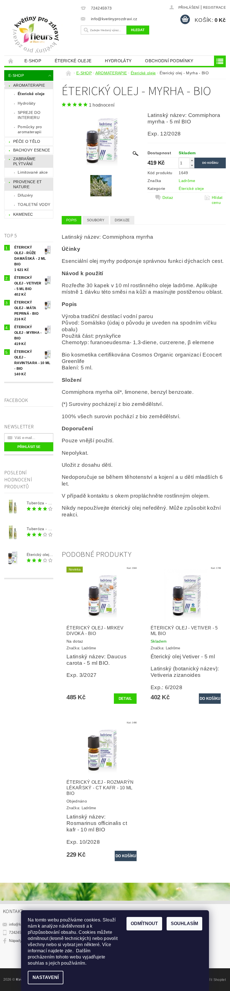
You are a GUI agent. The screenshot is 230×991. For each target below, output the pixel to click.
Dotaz (167, 197)
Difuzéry (25, 195)
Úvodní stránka (11, 61)
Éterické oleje (73, 60)
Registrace (214, 8)
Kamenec (23, 214)
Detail (125, 698)
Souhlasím (184, 923)
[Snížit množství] (191, 165)
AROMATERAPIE (29, 85)
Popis (71, 220)
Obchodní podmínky (169, 60)
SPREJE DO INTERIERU (29, 115)
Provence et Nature (27, 184)
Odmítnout (144, 923)
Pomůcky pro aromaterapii (30, 129)
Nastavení (46, 977)
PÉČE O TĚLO (26, 141)
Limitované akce (33, 172)
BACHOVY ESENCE (31, 150)
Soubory (95, 220)
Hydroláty (118, 60)
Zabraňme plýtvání (24, 161)
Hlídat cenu (217, 200)
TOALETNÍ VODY (34, 204)
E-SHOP (32, 60)
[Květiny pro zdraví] (41, 34)
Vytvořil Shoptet (213, 980)
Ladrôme (187, 180)
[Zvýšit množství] (191, 160)
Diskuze (122, 220)
